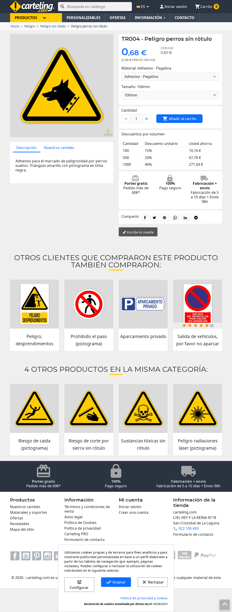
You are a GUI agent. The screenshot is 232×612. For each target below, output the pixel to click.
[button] (173, 6)
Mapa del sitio (22, 529)
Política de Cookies (80, 522)
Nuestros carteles (59, 147)
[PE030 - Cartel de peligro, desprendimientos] (34, 304)
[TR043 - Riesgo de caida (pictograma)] (34, 408)
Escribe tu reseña (140, 232)
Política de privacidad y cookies (144, 598)
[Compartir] (145, 217)
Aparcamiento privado (143, 336)
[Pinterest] (164, 217)
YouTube (25, 555)
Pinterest (36, 555)
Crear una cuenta (133, 512)
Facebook (14, 555)
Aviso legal (73, 516)
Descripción (26, 147)
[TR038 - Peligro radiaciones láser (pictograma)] (197, 408)
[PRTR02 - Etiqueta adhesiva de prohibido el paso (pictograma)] (88, 304)
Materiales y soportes (28, 512)
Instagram (47, 555)
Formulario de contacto (84, 539)
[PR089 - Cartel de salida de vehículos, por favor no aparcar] (197, 304)
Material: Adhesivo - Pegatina (146, 68)
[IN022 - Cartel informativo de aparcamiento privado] (143, 304)
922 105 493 (189, 528)
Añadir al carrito (179, 118)
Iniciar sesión (130, 506)
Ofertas (16, 518)
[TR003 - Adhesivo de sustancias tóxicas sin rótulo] (143, 408)
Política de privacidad (82, 528)
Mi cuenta (131, 500)
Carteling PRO (76, 533)
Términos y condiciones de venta (87, 509)
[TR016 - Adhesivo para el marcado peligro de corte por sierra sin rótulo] (88, 408)
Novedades (19, 523)
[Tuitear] (154, 217)
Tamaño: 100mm (135, 86)
